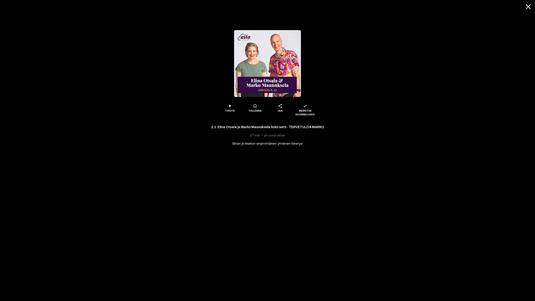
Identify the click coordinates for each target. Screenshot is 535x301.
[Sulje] (528, 7)
